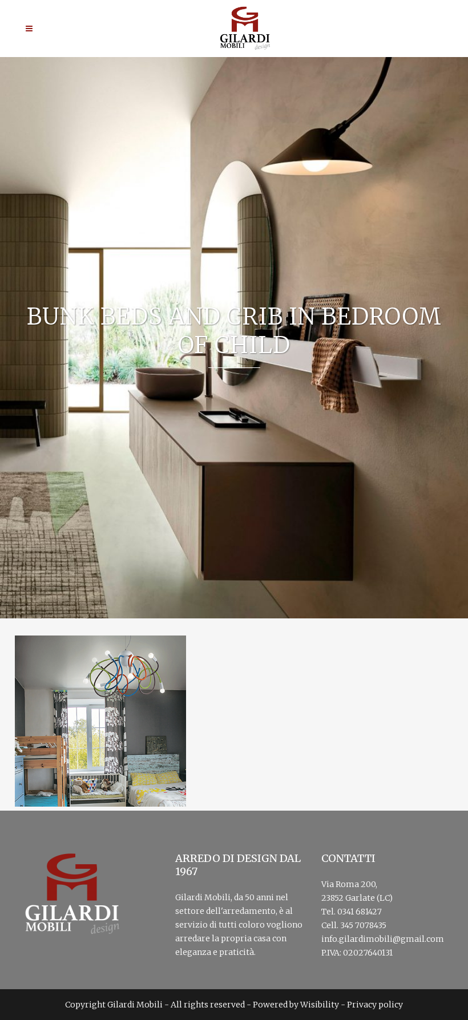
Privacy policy (375, 1004)
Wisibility (319, 1004)
